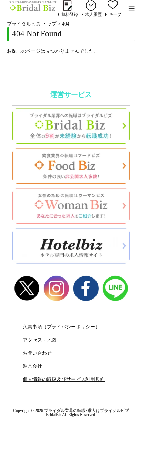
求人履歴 (93, 14)
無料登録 (69, 14)
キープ (115, 14)
